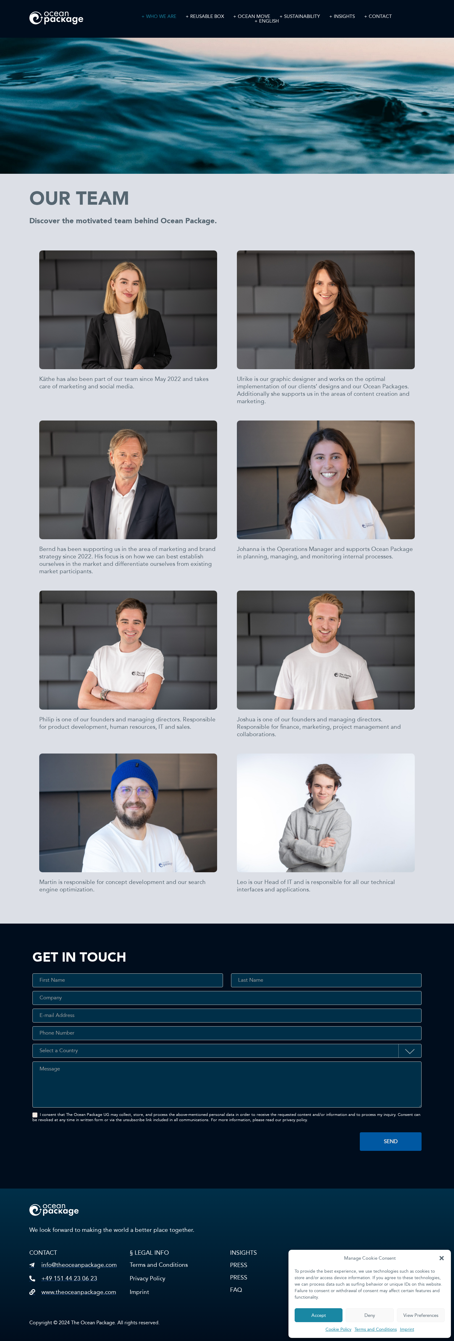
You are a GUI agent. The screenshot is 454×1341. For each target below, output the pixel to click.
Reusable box (207, 16)
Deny (369, 1315)
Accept (318, 1315)
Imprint (407, 1329)
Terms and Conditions (376, 1329)
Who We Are (161, 16)
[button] (442, 1258)
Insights (344, 16)
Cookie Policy (338, 1329)
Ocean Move (254, 16)
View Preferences (420, 1315)
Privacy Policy (147, 1278)
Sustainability (302, 16)
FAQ (236, 1290)
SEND (391, 1141)
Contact (380, 16)
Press (238, 1265)
